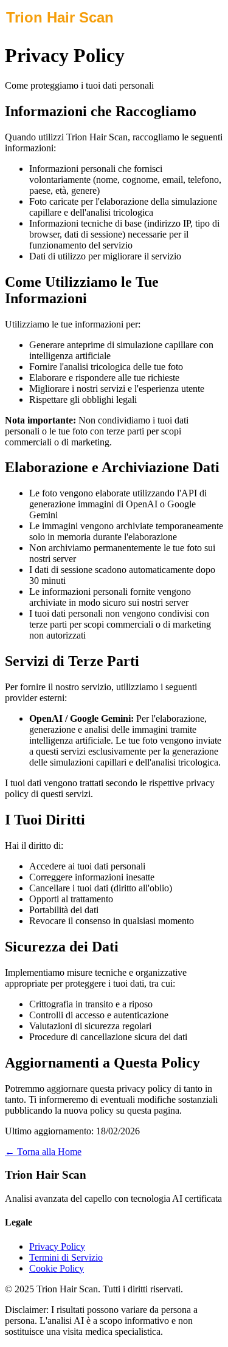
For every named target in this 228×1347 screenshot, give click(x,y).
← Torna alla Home (43, 1151)
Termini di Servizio (66, 1257)
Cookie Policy (56, 1268)
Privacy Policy (57, 1246)
